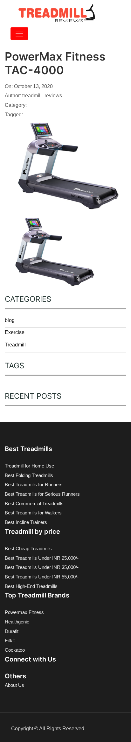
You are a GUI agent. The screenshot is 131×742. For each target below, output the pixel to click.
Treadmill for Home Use (29, 465)
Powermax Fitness (24, 612)
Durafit (11, 631)
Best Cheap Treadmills (28, 548)
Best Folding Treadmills (29, 475)
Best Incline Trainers (26, 522)
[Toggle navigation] (19, 33)
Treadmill (15, 344)
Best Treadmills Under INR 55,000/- (42, 576)
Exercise (14, 332)
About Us (14, 685)
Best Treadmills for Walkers (33, 512)
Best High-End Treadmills (31, 586)
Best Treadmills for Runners (34, 484)
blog (10, 320)
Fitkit (10, 640)
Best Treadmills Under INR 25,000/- (42, 558)
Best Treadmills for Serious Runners (42, 494)
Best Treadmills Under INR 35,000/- (42, 567)
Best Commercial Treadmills (34, 503)
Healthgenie (17, 621)
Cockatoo (15, 650)
